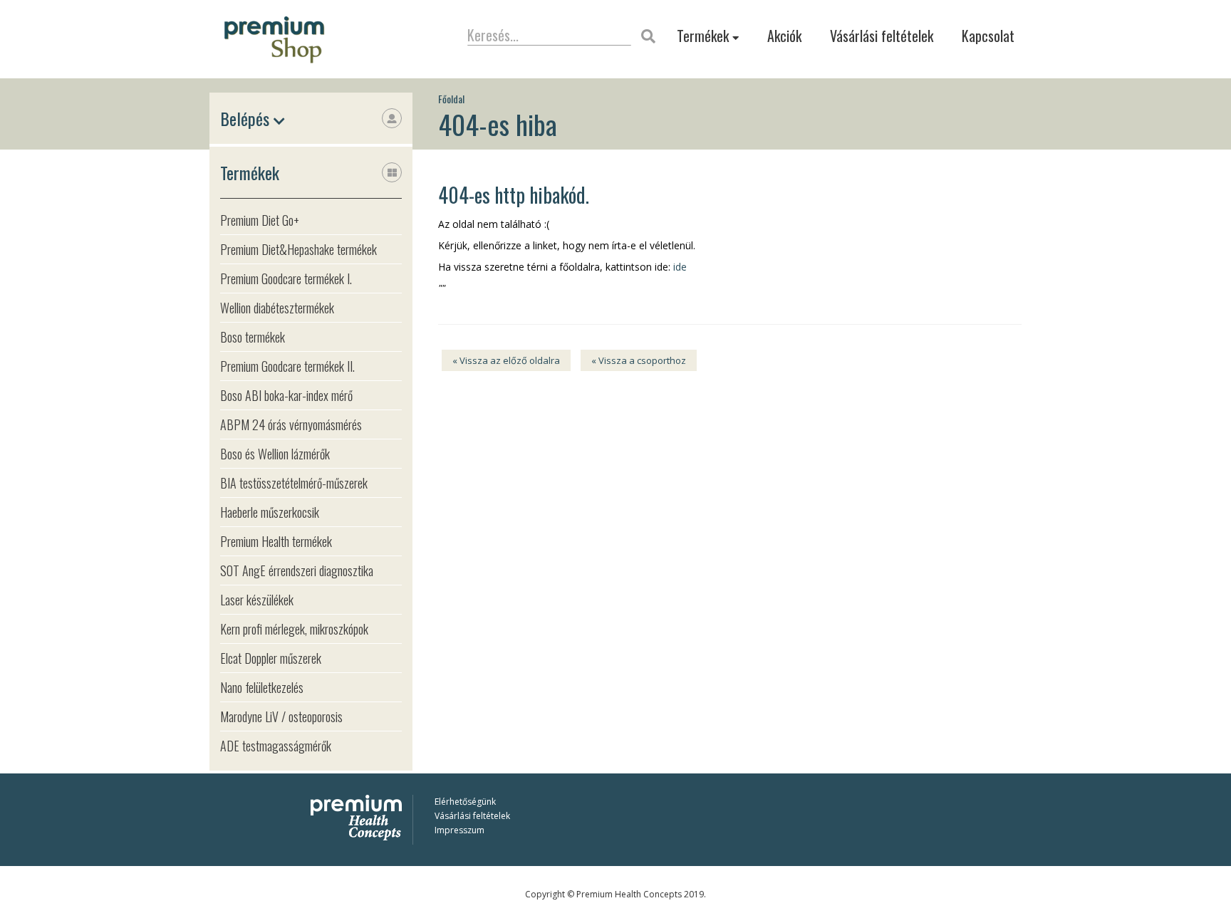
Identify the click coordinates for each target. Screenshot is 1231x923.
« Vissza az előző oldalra (506, 360)
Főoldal (451, 99)
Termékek (704, 35)
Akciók (784, 35)
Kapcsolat (988, 35)
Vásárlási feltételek (881, 35)
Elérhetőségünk (465, 802)
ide (680, 266)
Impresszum (459, 830)
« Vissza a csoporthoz (638, 360)
